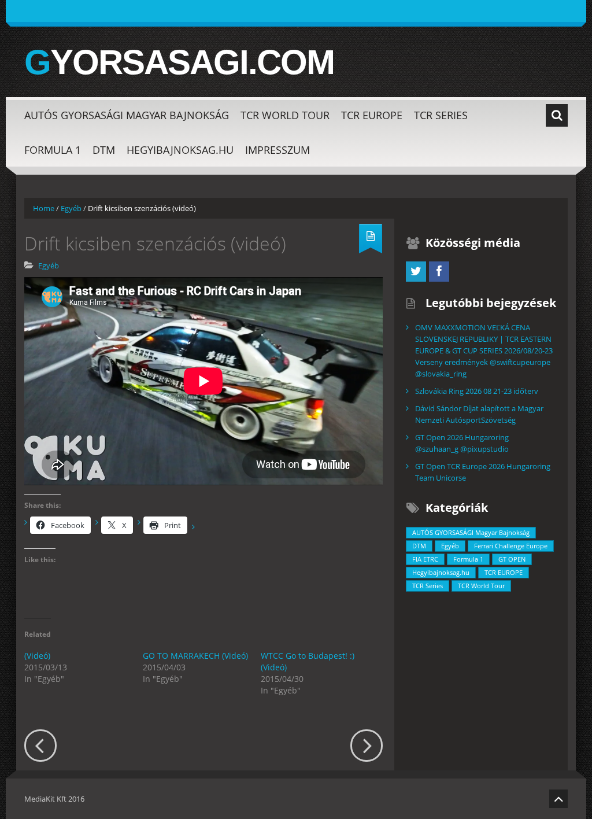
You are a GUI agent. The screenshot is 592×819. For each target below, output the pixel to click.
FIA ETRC (425, 559)
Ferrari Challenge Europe (510, 545)
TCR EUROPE (371, 115)
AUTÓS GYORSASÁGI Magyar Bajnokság (126, 115)
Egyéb (71, 208)
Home (43, 208)
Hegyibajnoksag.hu (180, 150)
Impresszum (277, 150)
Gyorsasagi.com (179, 62)
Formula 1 (52, 150)
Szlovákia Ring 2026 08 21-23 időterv (476, 391)
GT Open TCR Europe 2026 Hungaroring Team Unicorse (482, 472)
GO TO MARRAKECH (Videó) (195, 655)
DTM (103, 150)
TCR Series (441, 115)
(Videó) (37, 655)
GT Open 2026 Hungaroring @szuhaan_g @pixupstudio (462, 443)
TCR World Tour (285, 115)
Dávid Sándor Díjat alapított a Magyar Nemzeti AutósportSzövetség (479, 414)
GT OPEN (512, 559)
